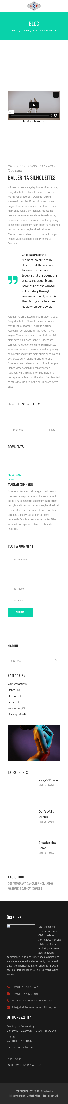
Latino (11, 701)
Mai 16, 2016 (15, 165)
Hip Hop (12, 695)
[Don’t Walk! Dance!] (21, 822)
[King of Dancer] (21, 791)
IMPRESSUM (14, 1059)
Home (15, 30)
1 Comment (46, 165)
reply (12, 479)
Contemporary (16, 683)
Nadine (33, 165)
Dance (25, 30)
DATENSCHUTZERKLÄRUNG (24, 1065)
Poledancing (15, 708)
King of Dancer (48, 780)
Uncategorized (16, 714)
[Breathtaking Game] (21, 853)
